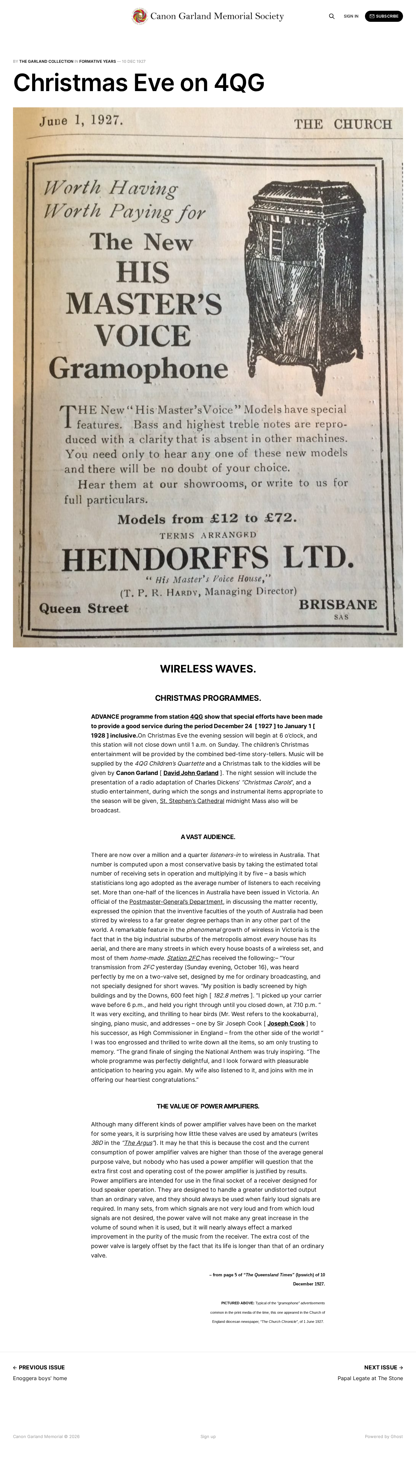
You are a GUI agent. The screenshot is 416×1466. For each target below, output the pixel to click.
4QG (196, 716)
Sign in (351, 16)
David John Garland (190, 772)
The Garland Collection (46, 61)
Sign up (208, 1436)
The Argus (138, 1142)
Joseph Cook (286, 1023)
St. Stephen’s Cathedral (192, 800)
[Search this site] (332, 16)
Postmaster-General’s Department (176, 901)
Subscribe (387, 16)
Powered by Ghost (384, 1436)
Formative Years (97, 61)
